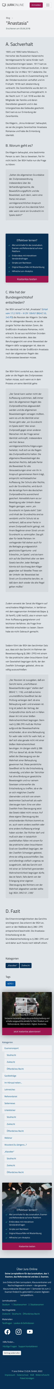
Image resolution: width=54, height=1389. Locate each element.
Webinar (8, 1137)
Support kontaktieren (28, 1346)
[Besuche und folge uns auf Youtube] (30, 1331)
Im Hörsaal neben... (13, 1082)
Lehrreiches (9, 1089)
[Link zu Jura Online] (13, 5)
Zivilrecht (25, 965)
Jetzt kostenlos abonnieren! (27, 1031)
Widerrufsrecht (42, 1375)
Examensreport (11, 1048)
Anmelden (36, 5)
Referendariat (10, 1096)
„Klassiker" (12, 965)
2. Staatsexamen (36, 1304)
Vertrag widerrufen (12, 1352)
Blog (8, 18)
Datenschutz (23, 1375)
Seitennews (9, 1103)
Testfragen (7, 1323)
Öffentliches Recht (15, 1068)
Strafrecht (11, 1055)
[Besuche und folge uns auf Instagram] (19, 1331)
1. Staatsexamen (19, 1304)
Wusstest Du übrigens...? (15, 1144)
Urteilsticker (9, 1110)
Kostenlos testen (27, 279)
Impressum (10, 1375)
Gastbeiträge (10, 1075)
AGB (32, 1375)
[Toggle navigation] (48, 5)
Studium (6, 1304)
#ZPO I (10, 983)
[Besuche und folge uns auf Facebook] (7, 1331)
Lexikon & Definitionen (24, 1323)
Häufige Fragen (10, 1346)
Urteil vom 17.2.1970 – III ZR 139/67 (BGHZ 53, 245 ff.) (27, 313)
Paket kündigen (27, 1378)
